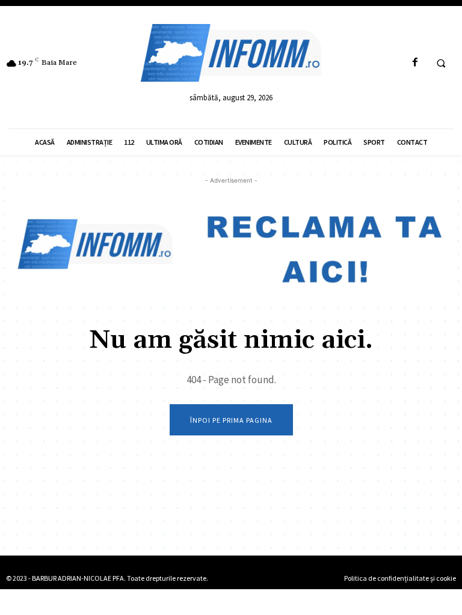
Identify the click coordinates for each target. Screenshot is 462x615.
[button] (441, 63)
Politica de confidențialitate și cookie (400, 578)
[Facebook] (415, 63)
